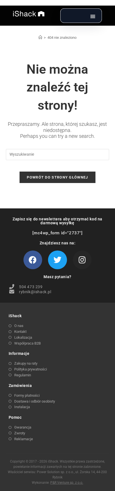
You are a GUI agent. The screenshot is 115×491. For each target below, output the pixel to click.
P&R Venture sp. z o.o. (66, 483)
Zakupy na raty (25, 363)
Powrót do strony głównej (57, 177)
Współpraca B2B (27, 343)
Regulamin (22, 375)
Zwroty (19, 433)
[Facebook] (32, 260)
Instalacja (22, 407)
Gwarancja (22, 427)
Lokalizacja (23, 337)
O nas (18, 326)
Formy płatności (27, 395)
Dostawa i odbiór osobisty (34, 401)
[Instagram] (82, 260)
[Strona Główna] (40, 37)
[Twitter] (57, 260)
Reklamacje (23, 439)
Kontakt (20, 331)
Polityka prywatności (30, 369)
